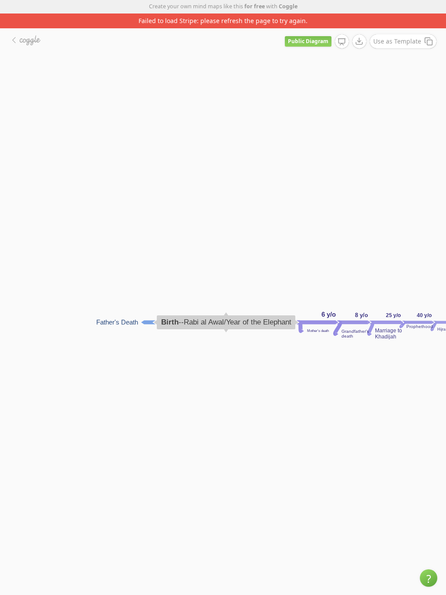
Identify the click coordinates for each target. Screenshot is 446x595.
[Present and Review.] (342, 42)
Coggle (288, 6)
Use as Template (397, 41)
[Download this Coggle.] (359, 41)
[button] (428, 578)
